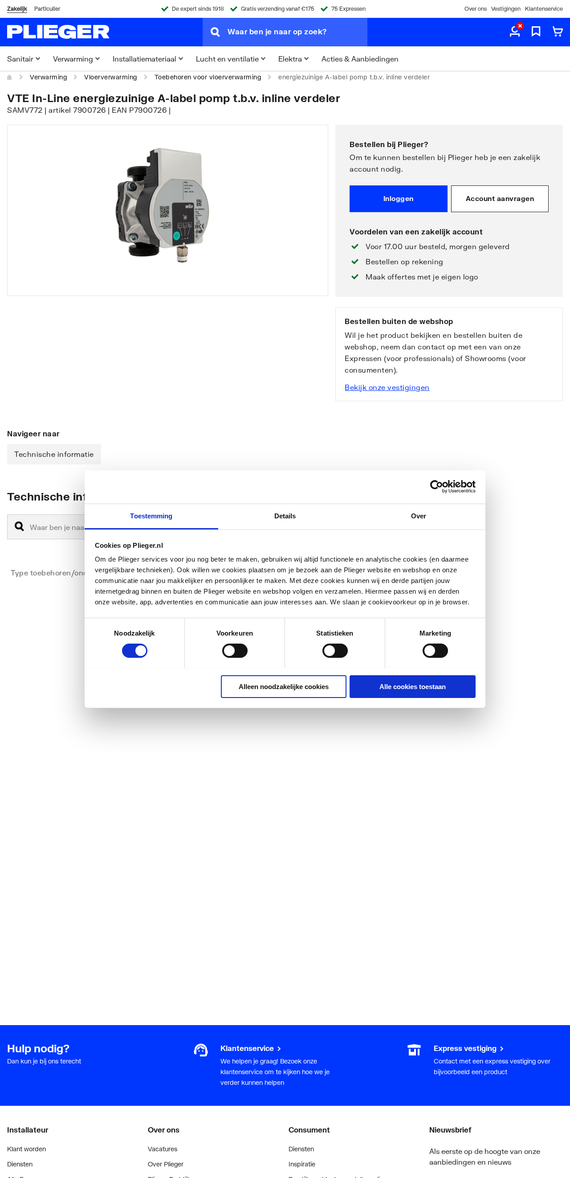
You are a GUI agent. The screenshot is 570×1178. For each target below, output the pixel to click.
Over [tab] (418, 515)
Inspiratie (302, 1164)
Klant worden (26, 1149)
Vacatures (162, 1149)
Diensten (20, 1164)
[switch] (235, 651)
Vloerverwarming (110, 77)
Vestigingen (506, 8)
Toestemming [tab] (151, 515)
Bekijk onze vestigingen (387, 387)
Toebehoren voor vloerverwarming (208, 77)
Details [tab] (285, 515)
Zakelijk (17, 8)
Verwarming (48, 77)
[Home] (9, 77)
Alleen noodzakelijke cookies (284, 686)
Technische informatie (54, 454)
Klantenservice (544, 8)
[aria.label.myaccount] (515, 32)
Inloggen (398, 198)
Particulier (47, 8)
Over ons (475, 8)
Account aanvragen (500, 198)
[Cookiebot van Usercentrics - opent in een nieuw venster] (437, 486)
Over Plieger (165, 1164)
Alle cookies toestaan (412, 686)
